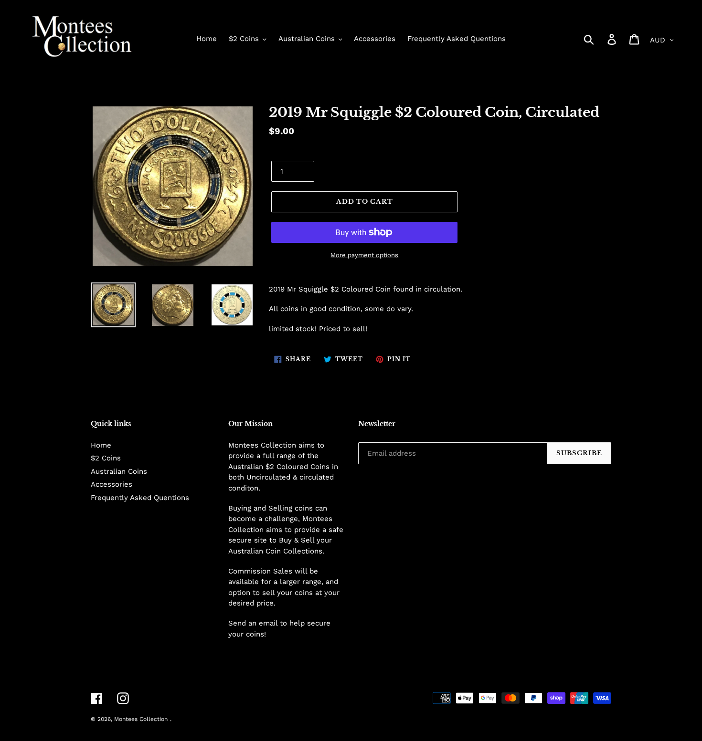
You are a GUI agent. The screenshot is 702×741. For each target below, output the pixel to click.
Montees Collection (141, 719)
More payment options (364, 255)
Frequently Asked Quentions (140, 497)
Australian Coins (119, 471)
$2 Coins (106, 458)
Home (101, 445)
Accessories (111, 484)
